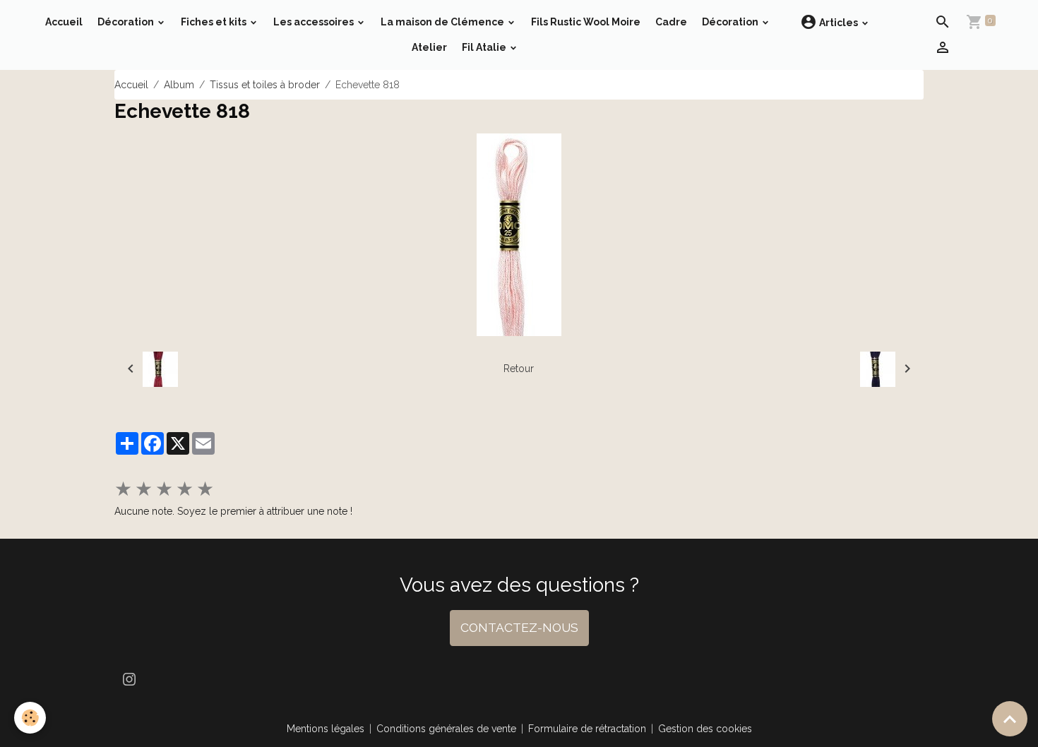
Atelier (429, 47)
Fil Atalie (485, 47)
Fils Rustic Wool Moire (585, 22)
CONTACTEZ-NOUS (519, 628)
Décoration (126, 22)
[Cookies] (30, 718)
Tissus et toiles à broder (265, 84)
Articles (838, 22)
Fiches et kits (215, 22)
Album (179, 84)
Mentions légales (325, 728)
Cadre (671, 22)
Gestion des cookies (705, 728)
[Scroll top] (1009, 718)
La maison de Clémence (443, 22)
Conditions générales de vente (446, 728)
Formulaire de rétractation (587, 728)
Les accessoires (314, 22)
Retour (518, 368)
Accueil (64, 22)
